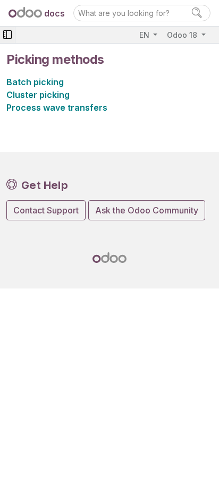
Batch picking (35, 82)
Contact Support (46, 210)
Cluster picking (38, 94)
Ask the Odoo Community (146, 210)
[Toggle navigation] (7, 35)
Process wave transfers (56, 107)
